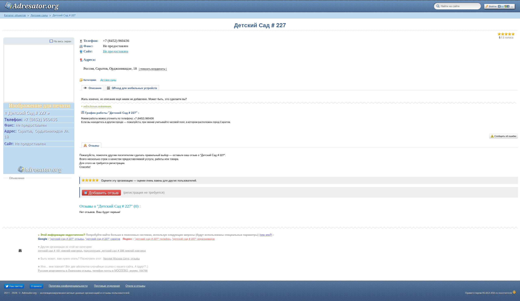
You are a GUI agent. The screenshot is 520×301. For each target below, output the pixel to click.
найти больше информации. (97, 106)
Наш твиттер (16, 286)
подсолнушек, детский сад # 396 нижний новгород (115, 250)
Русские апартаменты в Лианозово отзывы (64, 270)
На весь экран (62, 41)
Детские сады (39, 15)
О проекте (36, 286)
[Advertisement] (37, 210)
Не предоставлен (115, 51)
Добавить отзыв (103, 193)
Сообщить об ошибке (505, 136)
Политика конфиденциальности (68, 286)
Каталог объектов (15, 15)
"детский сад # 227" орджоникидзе (193, 239)
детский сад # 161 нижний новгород (60, 250)
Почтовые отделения (107, 286)
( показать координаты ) (153, 68)
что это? (265, 235)
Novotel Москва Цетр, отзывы (121, 258)
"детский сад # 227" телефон (152, 239)
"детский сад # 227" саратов (102, 239)
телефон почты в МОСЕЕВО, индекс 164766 (119, 270)
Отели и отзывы (135, 286)
